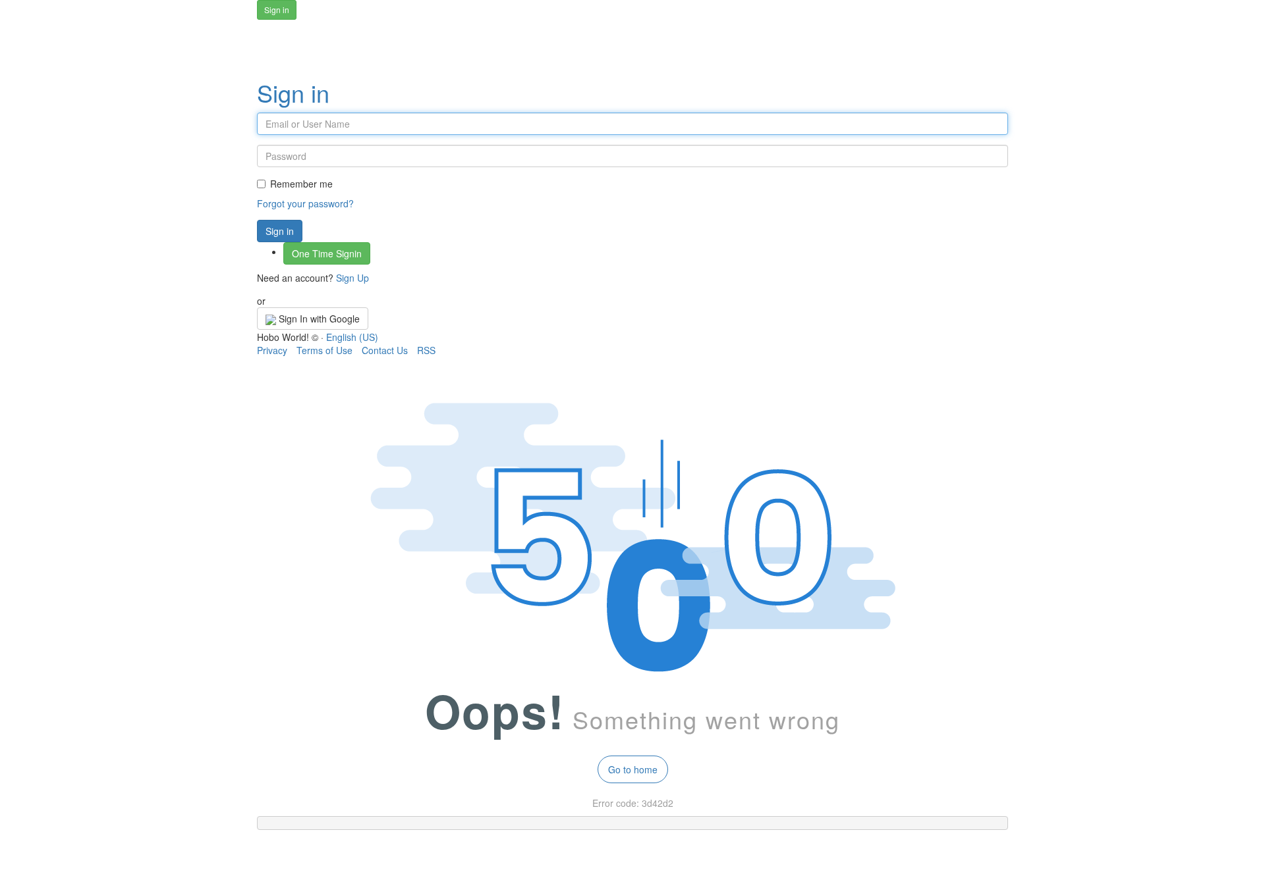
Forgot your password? (305, 203)
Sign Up (352, 277)
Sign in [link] (276, 9)
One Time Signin (327, 253)
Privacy (272, 350)
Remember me (301, 183)
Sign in (293, 92)
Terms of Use (324, 350)
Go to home (633, 769)
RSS (426, 350)
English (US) (352, 337)
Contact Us (385, 350)
